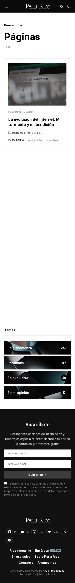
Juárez (28, 112)
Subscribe (35, 474)
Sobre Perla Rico (47, 556)
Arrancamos (47, 562)
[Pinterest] (9, 540)
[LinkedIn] (64, 532)
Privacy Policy (47, 574)
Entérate (47, 550)
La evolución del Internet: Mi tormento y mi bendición (34, 122)
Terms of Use (28, 574)
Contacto (26, 562)
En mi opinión (15, 112)
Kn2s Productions (53, 570)
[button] (6, 6)
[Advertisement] (37, 194)
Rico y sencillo (20, 550)
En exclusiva (21, 556)
